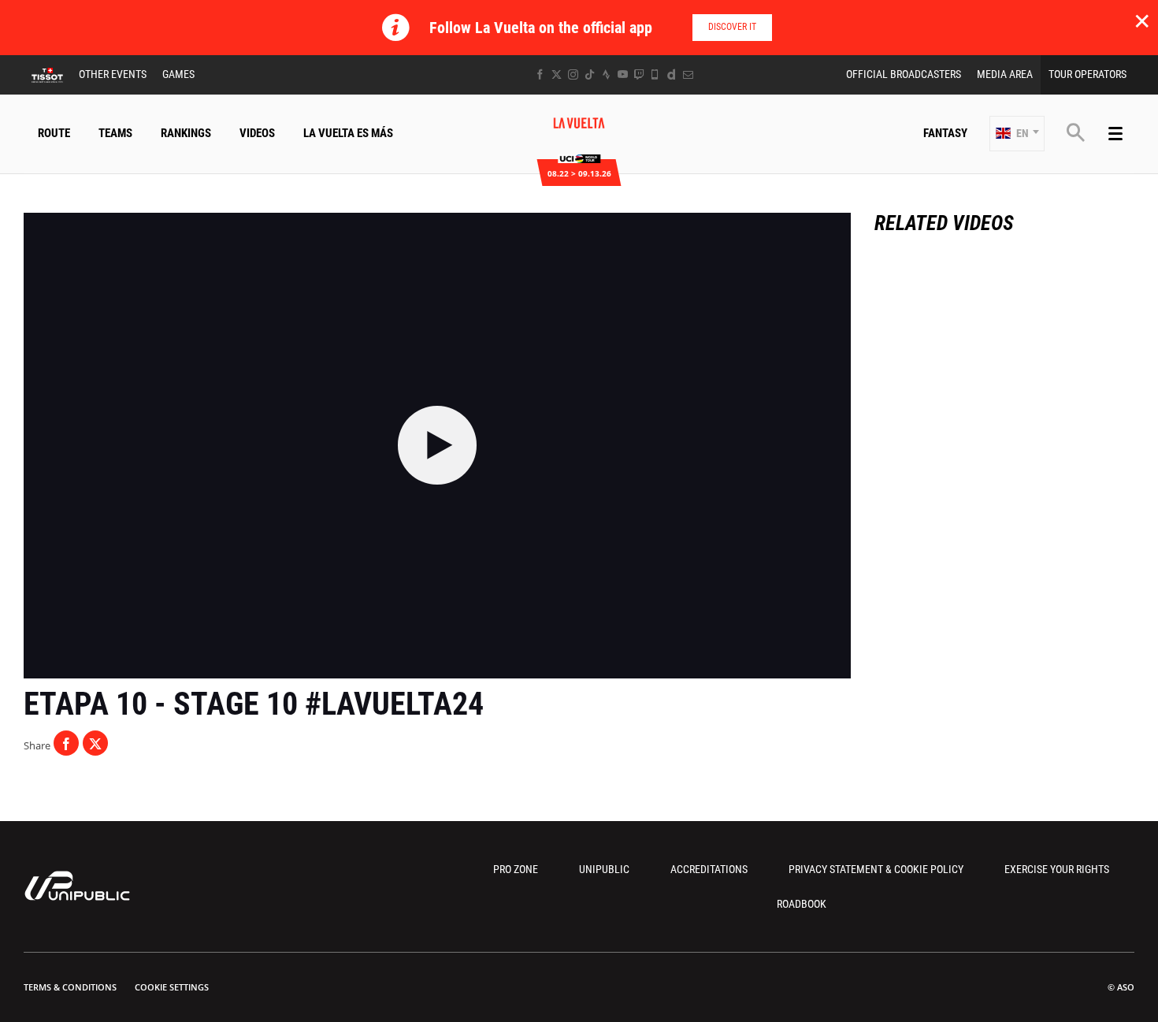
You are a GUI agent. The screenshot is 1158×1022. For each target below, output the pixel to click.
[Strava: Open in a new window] (606, 74)
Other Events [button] (113, 74)
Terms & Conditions (70, 987)
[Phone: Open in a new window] (655, 74)
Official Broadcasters (903, 74)
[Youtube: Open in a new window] (622, 74)
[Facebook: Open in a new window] (540, 74)
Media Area (1005, 74)
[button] (1017, 133)
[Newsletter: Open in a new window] (688, 74)
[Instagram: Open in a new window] (573, 74)
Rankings (186, 133)
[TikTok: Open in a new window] (589, 74)
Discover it (732, 26)
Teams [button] (115, 133)
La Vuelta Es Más (348, 133)
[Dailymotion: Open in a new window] (671, 74)
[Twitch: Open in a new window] (639, 74)
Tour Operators (1087, 74)
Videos (257, 133)
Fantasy (945, 133)
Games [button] (178, 74)
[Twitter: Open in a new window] (556, 74)
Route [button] (54, 133)
